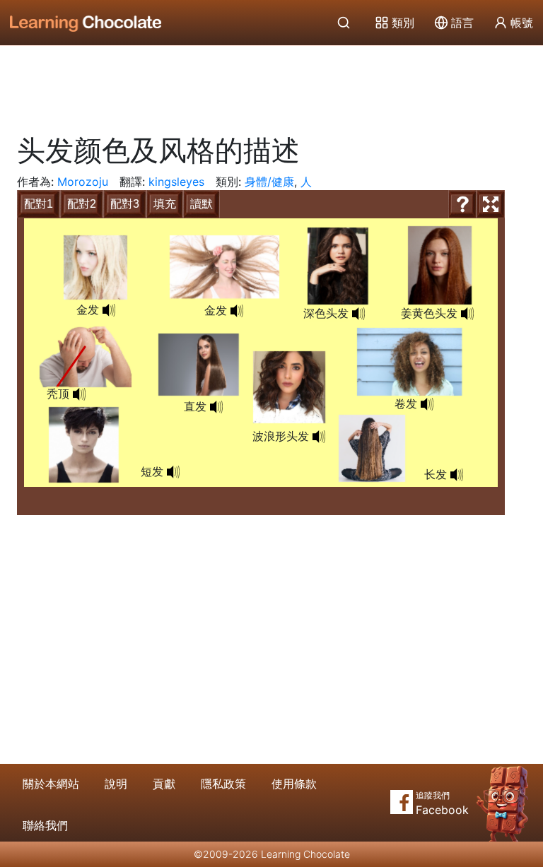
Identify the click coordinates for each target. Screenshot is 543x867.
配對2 (81, 204)
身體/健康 (269, 182)
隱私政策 (223, 784)
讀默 (201, 204)
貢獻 (164, 784)
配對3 (124, 204)
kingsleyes (176, 182)
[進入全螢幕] (491, 204)
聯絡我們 (45, 825)
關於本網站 (51, 784)
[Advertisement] (271, 85)
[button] (358, 314)
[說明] (462, 204)
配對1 (38, 204)
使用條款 (294, 784)
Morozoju (82, 182)
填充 (164, 204)
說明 (116, 784)
